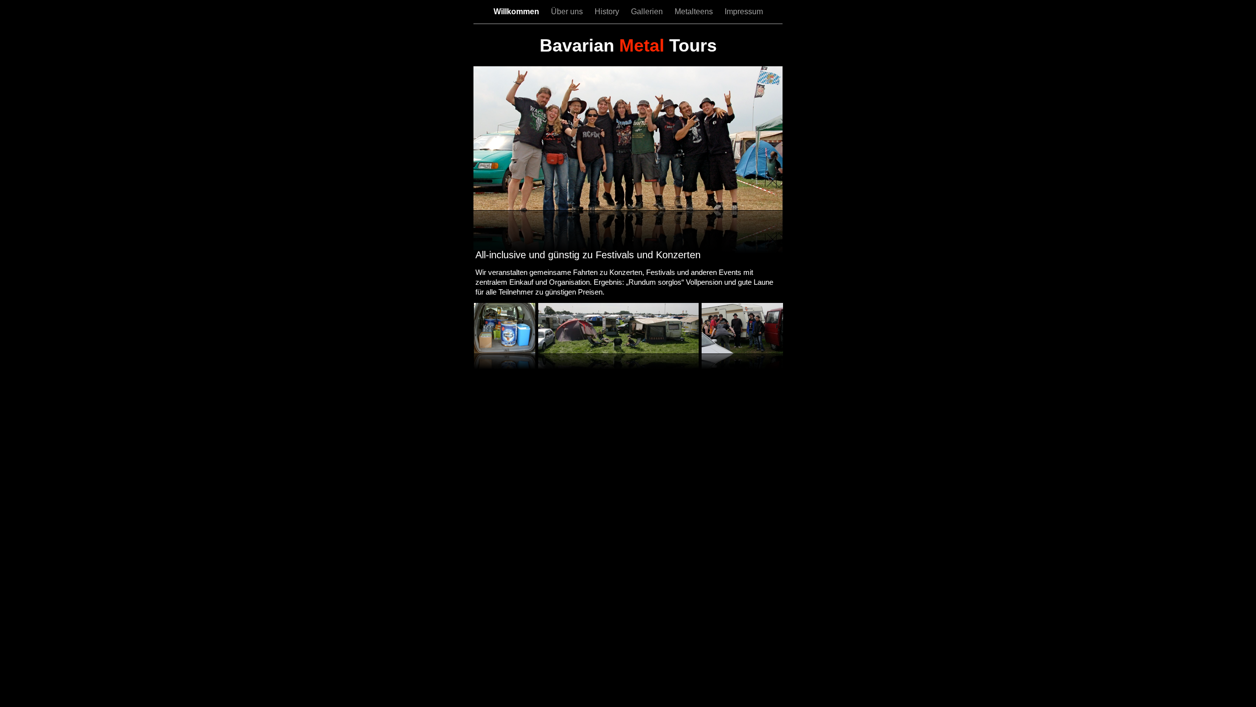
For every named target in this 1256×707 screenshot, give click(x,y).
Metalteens (695, 11)
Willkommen (517, 11)
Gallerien (648, 11)
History (608, 11)
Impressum (744, 11)
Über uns (568, 11)
